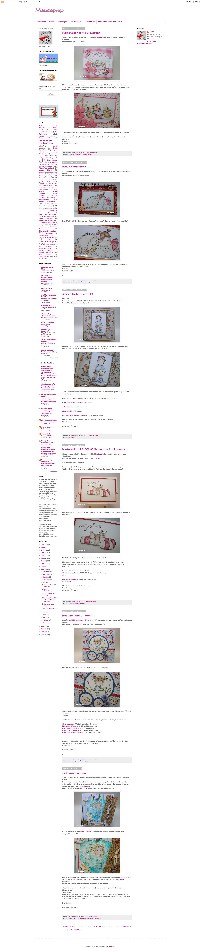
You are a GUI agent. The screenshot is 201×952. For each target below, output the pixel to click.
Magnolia (72, 437)
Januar (45, 623)
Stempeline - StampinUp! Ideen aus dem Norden (48, 449)
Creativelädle (46, 434)
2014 (43, 564)
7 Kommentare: (91, 601)
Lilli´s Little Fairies (70, 728)
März (45, 617)
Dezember (46, 571)
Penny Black (87, 154)
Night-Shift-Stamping (82, 282)
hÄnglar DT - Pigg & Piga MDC (48, 344)
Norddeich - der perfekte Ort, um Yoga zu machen (49, 298)
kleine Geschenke (48, 201)
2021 (43, 547)
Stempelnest (46, 427)
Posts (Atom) (76, 930)
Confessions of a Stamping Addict (48, 385)
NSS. (119, 301)
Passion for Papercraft (45, 330)
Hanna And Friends (70, 726)
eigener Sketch (45, 170)
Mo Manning (49, 216)
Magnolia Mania (69, 579)
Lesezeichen (53, 210)
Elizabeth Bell (43, 172)
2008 (44, 634)
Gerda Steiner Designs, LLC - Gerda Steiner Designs (47, 278)
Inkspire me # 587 (47, 442)
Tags (48, 239)
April (45, 614)
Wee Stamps (45, 246)
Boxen (44, 152)
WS (43, 258)
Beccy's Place (46, 288)
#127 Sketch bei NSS (77, 294)
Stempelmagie (68, 724)
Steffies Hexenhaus (48, 295)
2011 (43, 626)
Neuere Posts (68, 926)
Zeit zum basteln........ (76, 772)
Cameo (53, 152)
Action (41, 126)
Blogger (112, 946)
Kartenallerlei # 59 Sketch (81, 32)
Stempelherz (46, 441)
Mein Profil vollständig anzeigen (146, 42)
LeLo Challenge (44, 208)
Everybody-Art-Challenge (73, 402)
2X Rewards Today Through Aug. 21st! (48, 388)
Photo (121, 879)
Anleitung (43, 134)
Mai (44, 612)
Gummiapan (47, 185)
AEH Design (46, 132)
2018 (43, 553)
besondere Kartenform (77, 918)
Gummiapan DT (45, 189)
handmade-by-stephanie (46, 461)
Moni (152, 31)
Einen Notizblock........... (76, 166)
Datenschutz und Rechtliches (111, 22)
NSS (118, 171)
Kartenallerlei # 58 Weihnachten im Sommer (93, 449)
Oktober (46, 577)
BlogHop (54, 150)
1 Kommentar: (92, 280)
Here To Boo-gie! (47, 283)
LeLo (49, 206)
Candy (41, 154)
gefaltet (41, 182)
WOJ (55, 256)
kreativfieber (45, 305)
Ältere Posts (126, 926)
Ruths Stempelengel (49, 420)
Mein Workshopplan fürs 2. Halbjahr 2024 (48, 465)
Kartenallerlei (100, 37)
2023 (44, 544)
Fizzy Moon (51, 174)
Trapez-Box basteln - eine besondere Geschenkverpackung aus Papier (48, 400)
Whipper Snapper (45, 252)
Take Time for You (69, 407)
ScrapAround (46, 408)
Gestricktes (53, 184)
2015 (43, 561)
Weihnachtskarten (45, 248)
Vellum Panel (45, 290)
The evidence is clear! (48, 271)
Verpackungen (47, 241)
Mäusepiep (49, 10)
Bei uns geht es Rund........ (79, 615)
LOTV (80, 154)
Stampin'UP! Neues (48, 436)
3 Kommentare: (91, 916)
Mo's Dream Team (48, 322)
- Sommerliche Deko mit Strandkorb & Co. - (49, 316)
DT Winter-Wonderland (48, 167)
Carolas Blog (46, 314)
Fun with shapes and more (73, 415)
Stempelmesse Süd (46, 235)
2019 (43, 550)
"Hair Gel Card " (87, 831)
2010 (43, 629)
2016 (43, 558)
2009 (44, 631)
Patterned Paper (47, 350)
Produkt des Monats (48, 422)
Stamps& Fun (68, 411)
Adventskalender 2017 (49, 129)
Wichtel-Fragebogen (58, 22)
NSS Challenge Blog (80, 620)
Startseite (41, 22)
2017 (43, 555)
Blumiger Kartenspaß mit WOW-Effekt (48, 454)
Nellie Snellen (45, 218)
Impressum (90, 22)
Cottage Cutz (52, 158)
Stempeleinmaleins (47, 231)
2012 (43, 569)
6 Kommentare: (92, 435)
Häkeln (41, 191)
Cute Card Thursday (70, 730)
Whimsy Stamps (46, 250)
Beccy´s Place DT (48, 137)
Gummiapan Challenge (47, 187)
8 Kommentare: (92, 759)
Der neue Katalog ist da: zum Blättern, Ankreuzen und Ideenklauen (48, 412)
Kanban (71, 282)
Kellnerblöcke (46, 429)
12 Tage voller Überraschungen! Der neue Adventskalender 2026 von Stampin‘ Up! (49, 375)
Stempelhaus (49, 233)
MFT (55, 214)
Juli (44, 582)
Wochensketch (44, 256)
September (47, 580)
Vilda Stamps (50, 244)
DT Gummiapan (49, 160)
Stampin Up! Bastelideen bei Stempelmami (47, 368)
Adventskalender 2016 (48, 128)
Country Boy (45, 324)
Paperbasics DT (48, 222)
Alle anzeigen (53, 357)
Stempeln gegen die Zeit (48, 237)
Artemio (41, 136)
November (47, 574)
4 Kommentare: (92, 152)
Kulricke (47, 203)
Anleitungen (76, 22)
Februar (46, 620)
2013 (43, 566)
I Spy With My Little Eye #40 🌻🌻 (48, 333)
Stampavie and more (71, 573)
